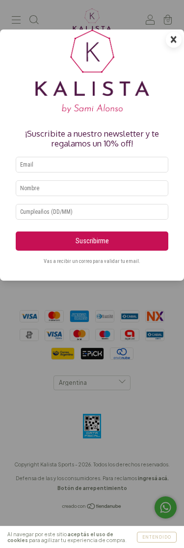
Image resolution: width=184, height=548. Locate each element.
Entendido (156, 537)
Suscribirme (92, 241)
